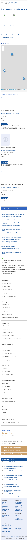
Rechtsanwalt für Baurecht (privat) (12, 464)
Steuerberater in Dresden (7, 37)
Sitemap (4, 502)
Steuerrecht (17, 516)
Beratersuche (5, 515)
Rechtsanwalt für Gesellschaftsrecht (12, 473)
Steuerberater (18, 503)
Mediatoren (17, 509)
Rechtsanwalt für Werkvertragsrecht (12, 493)
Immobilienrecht (19, 519)
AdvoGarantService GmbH (12, 536)
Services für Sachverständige (13, 454)
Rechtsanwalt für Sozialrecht (10, 479)
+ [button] (3, 47)
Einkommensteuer (6, 525)
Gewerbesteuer (6, 530)
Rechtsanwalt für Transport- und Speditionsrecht (11, 487)
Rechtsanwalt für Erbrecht (10, 468)
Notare (16, 506)
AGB (3, 505)
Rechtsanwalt (9, 2)
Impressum (5, 508)
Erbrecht (17, 518)
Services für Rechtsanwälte (12, 447)
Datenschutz (5, 506)
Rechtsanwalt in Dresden (13, 4)
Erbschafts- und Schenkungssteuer (6, 527)
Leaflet (2, 89)
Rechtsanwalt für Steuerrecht (11, 482)
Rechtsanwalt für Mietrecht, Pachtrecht (13, 475)
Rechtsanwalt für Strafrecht (10, 484)
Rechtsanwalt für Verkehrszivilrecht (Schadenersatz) (12, 490)
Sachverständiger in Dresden (8, 39)
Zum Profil (5, 124)
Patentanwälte (18, 510)
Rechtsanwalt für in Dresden (11, 212)
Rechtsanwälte (18, 502)
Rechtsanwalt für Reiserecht (10, 477)
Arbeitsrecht (18, 515)
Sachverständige (18, 505)
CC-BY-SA (23, 89)
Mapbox (7, 90)
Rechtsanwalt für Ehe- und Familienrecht (13, 466)
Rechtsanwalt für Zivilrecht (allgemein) (13, 496)
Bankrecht (17, 521)
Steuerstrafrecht (6, 531)
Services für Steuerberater (12, 451)
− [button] (3, 49)
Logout (4, 510)
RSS (3, 503)
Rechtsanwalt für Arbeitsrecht (11, 461)
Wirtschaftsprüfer (19, 508)
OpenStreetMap (12, 89)
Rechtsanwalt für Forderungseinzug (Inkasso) (14, 470)
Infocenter (4, 516)
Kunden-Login (5, 509)
